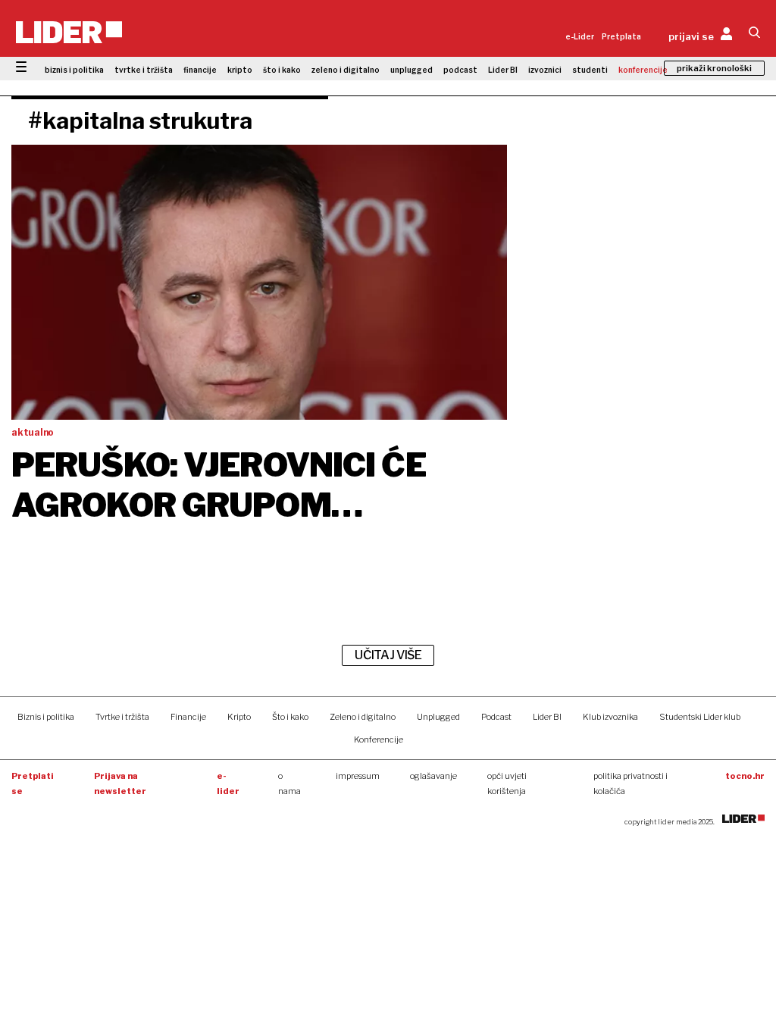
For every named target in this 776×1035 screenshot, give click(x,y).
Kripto (239, 716)
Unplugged (438, 716)
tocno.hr (745, 776)
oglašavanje (433, 776)
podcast (460, 69)
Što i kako (290, 716)
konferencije (643, 69)
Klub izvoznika (610, 716)
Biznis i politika (45, 716)
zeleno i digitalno (345, 69)
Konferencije (378, 739)
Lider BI (503, 69)
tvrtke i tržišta (143, 69)
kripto (239, 69)
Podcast (496, 716)
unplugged (411, 69)
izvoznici (545, 69)
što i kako (282, 69)
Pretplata (621, 36)
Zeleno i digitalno (363, 716)
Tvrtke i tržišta (122, 716)
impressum (358, 776)
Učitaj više (388, 655)
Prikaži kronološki (714, 68)
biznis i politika (74, 69)
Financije (188, 716)
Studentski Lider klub (699, 716)
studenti (590, 69)
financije (200, 69)
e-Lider (579, 36)
